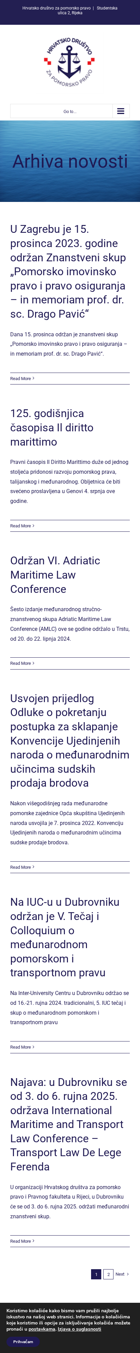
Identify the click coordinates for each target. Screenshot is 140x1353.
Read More (20, 378)
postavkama (42, 1329)
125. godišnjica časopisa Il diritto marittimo (51, 427)
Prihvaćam (23, 1342)
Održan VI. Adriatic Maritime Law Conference (55, 574)
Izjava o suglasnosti (79, 1329)
